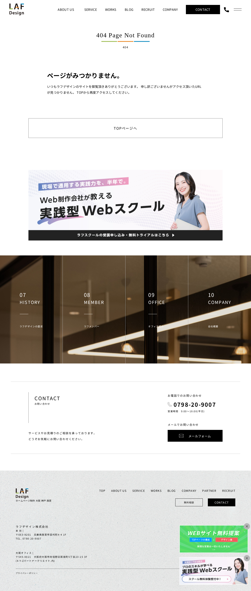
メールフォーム (199, 436)
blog (171, 491)
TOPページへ (125, 128)
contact (222, 502)
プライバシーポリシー (27, 573)
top (102, 491)
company (189, 491)
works (156, 491)
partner (209, 491)
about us (118, 491)
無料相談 (189, 502)
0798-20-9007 (195, 404)
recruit (228, 491)
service (138, 491)
